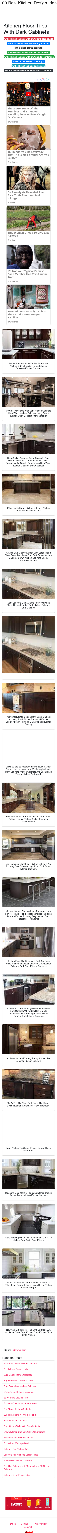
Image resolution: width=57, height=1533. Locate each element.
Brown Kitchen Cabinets (15, 1420)
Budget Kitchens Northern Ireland (20, 1414)
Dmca (13, 1523)
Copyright (28, 1526)
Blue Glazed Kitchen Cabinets (18, 1460)
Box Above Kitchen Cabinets (17, 1408)
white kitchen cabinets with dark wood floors (28, 52)
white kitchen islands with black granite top (28, 43)
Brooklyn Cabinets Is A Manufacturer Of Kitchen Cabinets (27, 1468)
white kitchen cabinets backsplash (28, 65)
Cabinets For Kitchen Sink (16, 1448)
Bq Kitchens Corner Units (16, 1369)
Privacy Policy (40, 1523)
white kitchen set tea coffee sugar (28, 61)
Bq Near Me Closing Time (16, 1397)
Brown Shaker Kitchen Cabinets (19, 1437)
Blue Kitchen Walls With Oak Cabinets (22, 1426)
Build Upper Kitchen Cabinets (18, 1374)
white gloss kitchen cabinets (28, 47)
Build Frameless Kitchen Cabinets (20, 1386)
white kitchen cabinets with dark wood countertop (28, 70)
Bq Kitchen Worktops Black (16, 1443)
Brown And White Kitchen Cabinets (20, 1363)
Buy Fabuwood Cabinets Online (19, 1380)
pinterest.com (19, 1349)
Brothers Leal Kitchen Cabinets (18, 1391)
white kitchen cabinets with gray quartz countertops (28, 38)
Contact (24, 1523)
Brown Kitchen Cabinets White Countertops (24, 1431)
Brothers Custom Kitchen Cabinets (20, 1403)
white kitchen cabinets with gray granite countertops (29, 56)
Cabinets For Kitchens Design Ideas (21, 1454)
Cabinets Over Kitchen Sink (17, 1474)
